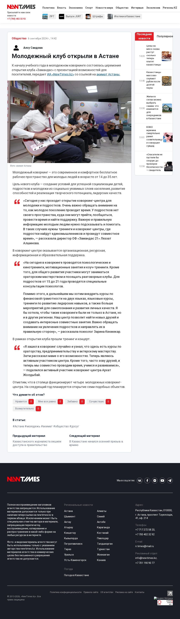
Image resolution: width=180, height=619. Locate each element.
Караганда (103, 527)
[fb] (147, 480)
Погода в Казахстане (76, 575)
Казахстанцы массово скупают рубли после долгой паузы (153, 80)
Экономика (76, 7)
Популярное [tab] (165, 36)
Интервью (137, 7)
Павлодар (103, 538)
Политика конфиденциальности (66, 592)
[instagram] (155, 480)
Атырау (68, 527)
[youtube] (162, 480)
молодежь (33, 426)
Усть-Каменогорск (75, 560)
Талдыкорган (105, 543)
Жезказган (103, 554)
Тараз (67, 549)
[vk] (140, 480)
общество (62, 426)
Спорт (89, 7)
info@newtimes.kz (146, 558)
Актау (67, 522)
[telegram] (170, 480)
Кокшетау (70, 532)
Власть (61, 7)
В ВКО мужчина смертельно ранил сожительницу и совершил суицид (154, 136)
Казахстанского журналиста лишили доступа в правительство (37, 443)
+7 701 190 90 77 (145, 562)
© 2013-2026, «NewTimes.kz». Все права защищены (24, 598)
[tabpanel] (154, 108)
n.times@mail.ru (144, 546)
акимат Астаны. (108, 74)
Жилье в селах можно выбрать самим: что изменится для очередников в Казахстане (153, 107)
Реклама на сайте (124, 592)
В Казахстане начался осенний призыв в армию (96, 443)
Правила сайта (90, 592)
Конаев (101, 560)
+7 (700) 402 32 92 (16, 19)
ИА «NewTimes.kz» (60, 74)
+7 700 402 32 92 (145, 534)
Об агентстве (106, 592)
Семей (101, 516)
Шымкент (69, 516)
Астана (19, 426)
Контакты (139, 592)
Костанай (102, 532)
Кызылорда (71, 538)
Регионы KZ (170, 7)
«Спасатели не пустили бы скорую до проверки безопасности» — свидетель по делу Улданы (154, 165)
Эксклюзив (153, 7)
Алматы (101, 511)
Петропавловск (73, 543)
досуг (75, 426)
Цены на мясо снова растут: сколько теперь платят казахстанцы (153, 55)
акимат (48, 426)
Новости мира (104, 7)
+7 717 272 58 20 (145, 529)
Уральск (69, 554)
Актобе (101, 522)
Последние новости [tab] (144, 36)
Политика (48, 7)
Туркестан (103, 549)
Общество (122, 7)
